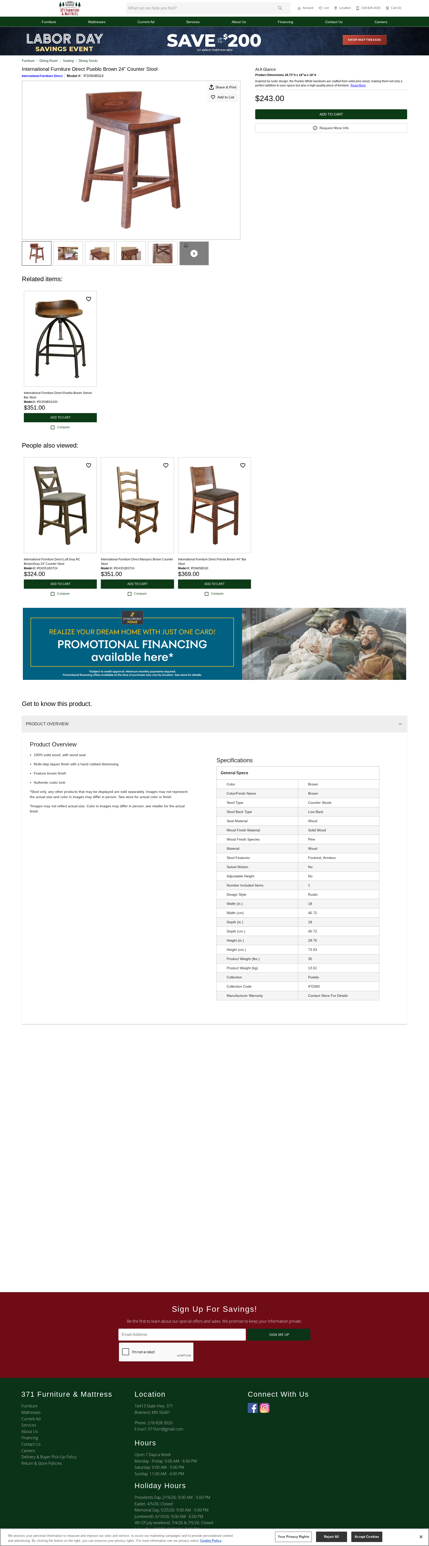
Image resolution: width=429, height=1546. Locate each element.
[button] (299, 8)
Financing (285, 22)
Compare (63, 427)
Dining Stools (88, 61)
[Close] (421, 1536)
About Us (239, 22)
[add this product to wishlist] (89, 299)
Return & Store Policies (41, 1463)
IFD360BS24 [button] (93, 76)
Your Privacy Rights (293, 1537)
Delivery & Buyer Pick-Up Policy (48, 1457)
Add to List (225, 97)
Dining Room (48, 61)
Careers (381, 22)
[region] (214, 1537)
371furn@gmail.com (165, 1429)
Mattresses (97, 22)
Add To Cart (331, 114)
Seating (68, 61)
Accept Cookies (367, 1537)
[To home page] (70, 8)
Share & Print (225, 87)
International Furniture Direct (42, 76)
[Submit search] (280, 8)
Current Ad (146, 22)
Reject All (331, 1537)
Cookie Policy (210, 1541)
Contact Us (334, 22)
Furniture (49, 22)
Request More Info (334, 128)
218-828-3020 (160, 1423)
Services (193, 22)
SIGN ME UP (279, 1334)
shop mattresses (364, 39)
